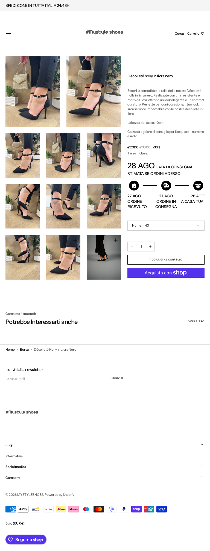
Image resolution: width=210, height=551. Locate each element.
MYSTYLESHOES (30, 495)
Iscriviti (117, 377)
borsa (24, 349)
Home (10, 349)
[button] (8, 34)
